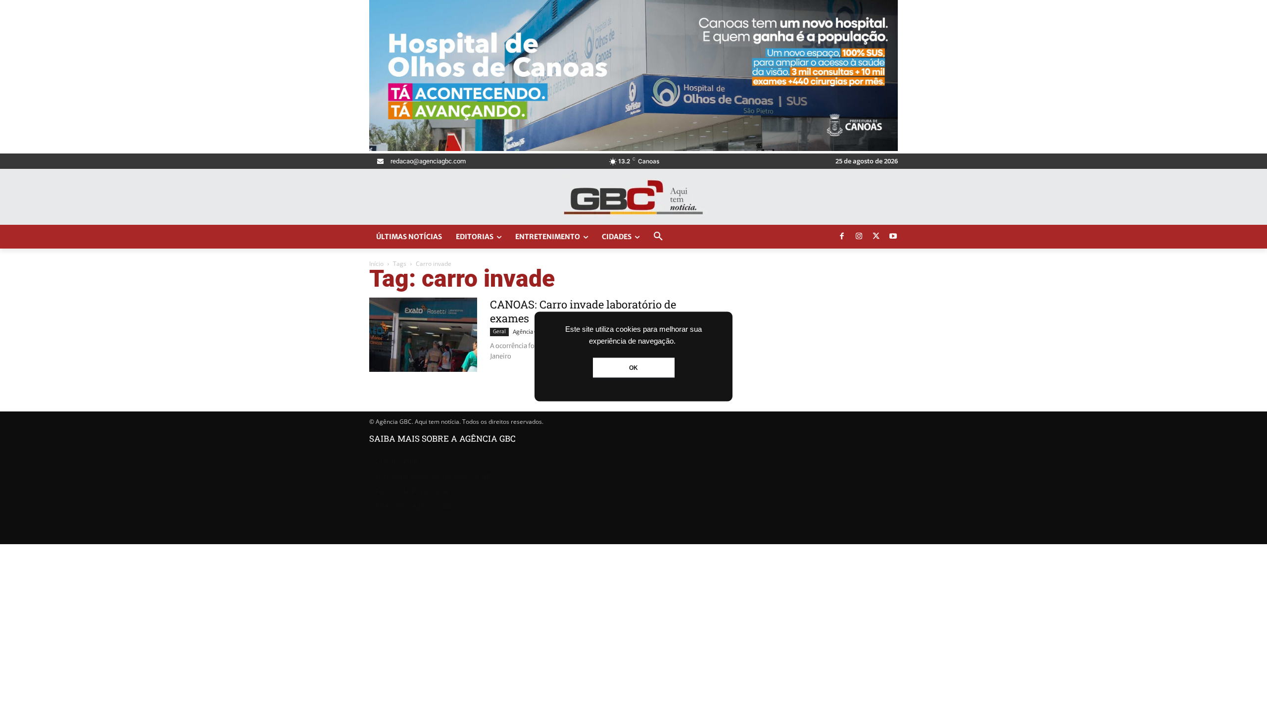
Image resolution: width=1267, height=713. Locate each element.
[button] (658, 237)
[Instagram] (859, 237)
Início (376, 263)
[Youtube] (893, 237)
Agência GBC (529, 331)
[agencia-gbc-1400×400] (633, 148)
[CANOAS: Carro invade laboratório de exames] (423, 335)
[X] (876, 237)
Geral (499, 331)
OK (633, 367)
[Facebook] (842, 237)
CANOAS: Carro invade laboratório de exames (583, 311)
